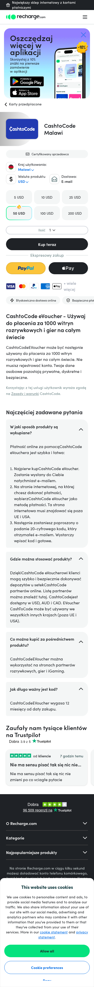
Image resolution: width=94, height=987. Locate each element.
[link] (27, 81)
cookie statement (54, 932)
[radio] (19, 197)
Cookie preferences (47, 967)
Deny (47, 980)
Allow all (47, 950)
